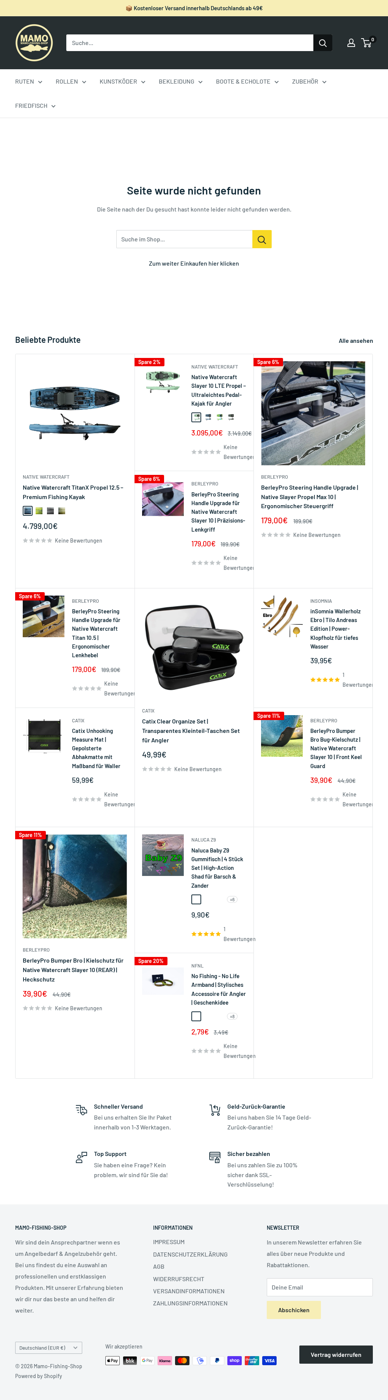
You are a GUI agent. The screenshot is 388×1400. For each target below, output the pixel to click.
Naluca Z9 (203, 840)
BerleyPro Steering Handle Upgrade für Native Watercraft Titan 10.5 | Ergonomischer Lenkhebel (96, 633)
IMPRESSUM (169, 1241)
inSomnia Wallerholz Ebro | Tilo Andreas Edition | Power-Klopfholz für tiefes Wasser (335, 629)
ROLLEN (67, 81)
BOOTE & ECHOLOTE (243, 81)
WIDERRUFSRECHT (178, 1278)
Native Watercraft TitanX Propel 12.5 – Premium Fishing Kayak (73, 492)
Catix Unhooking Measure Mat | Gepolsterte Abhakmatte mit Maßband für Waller (96, 748)
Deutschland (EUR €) (42, 1347)
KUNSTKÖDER (118, 81)
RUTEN (24, 81)
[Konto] (351, 43)
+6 (232, 899)
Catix (78, 720)
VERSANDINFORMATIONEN (189, 1290)
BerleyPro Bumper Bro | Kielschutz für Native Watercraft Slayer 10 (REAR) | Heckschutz (73, 970)
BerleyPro (204, 484)
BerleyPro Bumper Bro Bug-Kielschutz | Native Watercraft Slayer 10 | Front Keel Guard (336, 748)
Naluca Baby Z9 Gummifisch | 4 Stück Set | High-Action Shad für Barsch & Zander (217, 868)
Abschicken (294, 1309)
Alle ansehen (356, 340)
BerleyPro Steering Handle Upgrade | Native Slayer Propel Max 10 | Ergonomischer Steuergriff (309, 497)
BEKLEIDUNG (176, 81)
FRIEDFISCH (31, 105)
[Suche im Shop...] (262, 239)
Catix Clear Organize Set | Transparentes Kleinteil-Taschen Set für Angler (191, 730)
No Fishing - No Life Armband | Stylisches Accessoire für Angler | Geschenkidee (218, 989)
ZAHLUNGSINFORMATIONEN (190, 1303)
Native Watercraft (46, 477)
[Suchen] (322, 42)
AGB (158, 1266)
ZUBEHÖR (305, 81)
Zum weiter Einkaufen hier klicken (194, 263)
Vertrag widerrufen (336, 1354)
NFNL (197, 966)
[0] (366, 42)
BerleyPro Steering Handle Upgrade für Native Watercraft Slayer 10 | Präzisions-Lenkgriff (218, 512)
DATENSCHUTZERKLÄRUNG (190, 1254)
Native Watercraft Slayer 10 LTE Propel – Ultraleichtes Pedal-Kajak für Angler (218, 390)
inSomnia (321, 601)
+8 (232, 1016)
